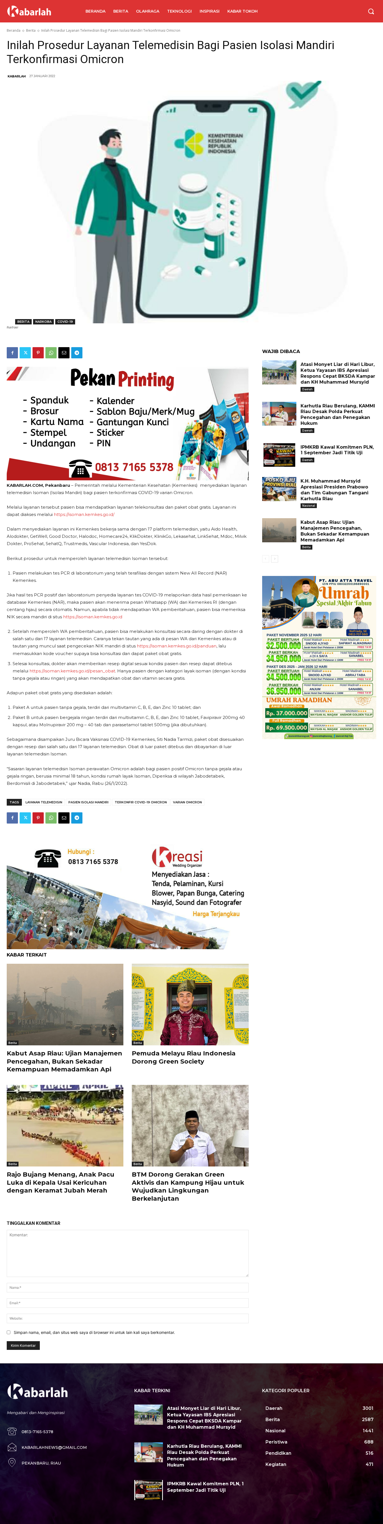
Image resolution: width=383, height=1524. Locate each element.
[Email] (64, 352)
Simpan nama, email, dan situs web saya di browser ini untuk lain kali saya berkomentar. (94, 1332)
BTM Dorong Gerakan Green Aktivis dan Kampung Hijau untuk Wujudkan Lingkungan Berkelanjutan (188, 1186)
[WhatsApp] (51, 352)
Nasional (308, 506)
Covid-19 (65, 322)
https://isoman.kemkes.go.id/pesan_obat (72, 671)
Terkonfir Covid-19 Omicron (141, 802)
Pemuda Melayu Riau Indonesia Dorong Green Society (184, 1057)
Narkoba (43, 322)
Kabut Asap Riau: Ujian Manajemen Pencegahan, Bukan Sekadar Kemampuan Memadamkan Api (64, 1061)
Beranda (13, 30)
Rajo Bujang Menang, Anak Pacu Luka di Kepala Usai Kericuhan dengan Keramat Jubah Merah (60, 1182)
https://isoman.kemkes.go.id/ (84, 514)
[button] (371, 11)
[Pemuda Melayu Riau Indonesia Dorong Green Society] (190, 1004)
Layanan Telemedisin (44, 802)
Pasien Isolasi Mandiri (88, 802)
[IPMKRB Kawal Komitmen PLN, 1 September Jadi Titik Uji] (279, 455)
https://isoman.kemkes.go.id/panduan (176, 646)
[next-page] (274, 558)
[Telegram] (76, 352)
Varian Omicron (187, 802)
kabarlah (17, 76)
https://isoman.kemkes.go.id (92, 616)
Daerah (307, 389)
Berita (31, 30)
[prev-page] (265, 558)
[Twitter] (25, 352)
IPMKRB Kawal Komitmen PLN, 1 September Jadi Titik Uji (337, 450)
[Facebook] (12, 352)
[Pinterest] (38, 352)
